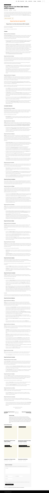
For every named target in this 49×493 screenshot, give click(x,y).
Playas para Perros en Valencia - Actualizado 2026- (26, 413)
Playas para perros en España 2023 (17, 21)
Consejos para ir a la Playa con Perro (9, 459)
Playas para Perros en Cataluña (23, 445)
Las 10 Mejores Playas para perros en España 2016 (9, 413)
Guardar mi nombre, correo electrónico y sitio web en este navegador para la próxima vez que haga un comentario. (17, 482)
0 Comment (14, 10)
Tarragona (28, 446)
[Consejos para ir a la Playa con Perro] (10, 451)
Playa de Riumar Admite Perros (23, 459)
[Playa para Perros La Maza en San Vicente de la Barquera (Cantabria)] (24, 432)
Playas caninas (22, 1)
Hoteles (26, 1)
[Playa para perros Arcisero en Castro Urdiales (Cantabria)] (10, 432)
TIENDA (18, 1)
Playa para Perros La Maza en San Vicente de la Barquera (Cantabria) (24, 441)
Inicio (16, 1)
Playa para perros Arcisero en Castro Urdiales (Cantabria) (9, 441)
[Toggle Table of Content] (12, 18)
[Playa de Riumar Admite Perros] (24, 451)
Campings (34, 1)
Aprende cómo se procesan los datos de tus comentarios (16, 487)
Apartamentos (30, 1)
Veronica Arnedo (6, 10)
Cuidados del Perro (7, 445)
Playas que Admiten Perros (8, 446)
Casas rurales (39, 1)
